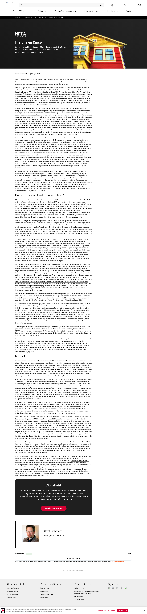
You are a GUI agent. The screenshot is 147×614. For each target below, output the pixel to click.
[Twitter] (113, 588)
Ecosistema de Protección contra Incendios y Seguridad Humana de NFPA (55, 153)
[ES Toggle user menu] (113, 5)
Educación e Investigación (64, 11)
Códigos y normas (79, 588)
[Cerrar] (144, 610)
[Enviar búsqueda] (101, 5)
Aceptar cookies (122, 610)
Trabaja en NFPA (79, 599)
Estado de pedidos (12, 594)
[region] (73, 610)
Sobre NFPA (17, 11)
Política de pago (11, 597)
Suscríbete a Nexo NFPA (53, 508)
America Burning (29, 202)
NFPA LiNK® (44, 597)
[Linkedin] (126, 588)
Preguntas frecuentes (13, 588)
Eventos (129, 11)
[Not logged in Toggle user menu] (126, 5)
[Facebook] (109, 588)
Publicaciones (44, 588)
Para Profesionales (39, 11)
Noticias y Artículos (91, 11)
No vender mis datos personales (106, 610)
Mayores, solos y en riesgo (80, 460)
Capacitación (44, 591)
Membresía (111, 11)
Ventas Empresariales (47, 594)
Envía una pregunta (12, 591)
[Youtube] (117, 588)
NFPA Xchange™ (79, 596)
